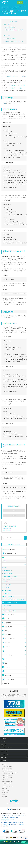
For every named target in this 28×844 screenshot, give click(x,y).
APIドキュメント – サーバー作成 (17, 85)
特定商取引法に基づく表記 (7, 781)
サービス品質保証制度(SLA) (7, 786)
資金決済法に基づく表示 (6, 784)
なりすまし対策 (20, 824)
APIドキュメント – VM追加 (15, 88)
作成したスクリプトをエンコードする (14, 30)
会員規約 (3, 764)
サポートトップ (3, 6)
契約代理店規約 (5, 779)
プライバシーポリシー (6, 790)
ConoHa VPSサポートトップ (12, 6)
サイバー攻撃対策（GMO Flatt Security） (8, 824)
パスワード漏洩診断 (4, 817)
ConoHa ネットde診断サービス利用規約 (9, 773)
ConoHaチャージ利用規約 (7, 769)
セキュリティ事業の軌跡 (5, 826)
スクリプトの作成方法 (10, 27)
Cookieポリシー (5, 792)
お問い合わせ (4, 788)
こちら (4, 103)
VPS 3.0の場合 (7, 24)
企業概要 (3, 794)
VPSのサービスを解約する (10, 526)
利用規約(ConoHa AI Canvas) (7, 775)
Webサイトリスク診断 (14, 817)
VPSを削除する (7, 530)
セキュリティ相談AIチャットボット (7, 819)
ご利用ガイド (21, 6)
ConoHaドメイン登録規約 (7, 766)
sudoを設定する (7, 528)
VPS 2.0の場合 (7, 35)
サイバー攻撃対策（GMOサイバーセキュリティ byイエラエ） (12, 822)
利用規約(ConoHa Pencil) (7, 777)
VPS (4, 8)
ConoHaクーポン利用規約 (7, 771)
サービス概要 (4, 796)
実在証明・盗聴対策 (4, 821)
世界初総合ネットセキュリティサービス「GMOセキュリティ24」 (13, 816)
